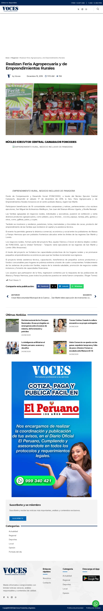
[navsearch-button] (98, 9)
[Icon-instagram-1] (82, 9)
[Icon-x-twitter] (8, 597)
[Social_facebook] (74, 9)
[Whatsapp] (15, 597)
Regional (14, 58)
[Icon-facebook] (4, 597)
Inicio (8, 58)
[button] (71, 9)
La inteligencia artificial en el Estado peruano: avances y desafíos (33, 345)
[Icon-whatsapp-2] (86, 9)
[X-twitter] (78, 9)
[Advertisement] (51, 32)
